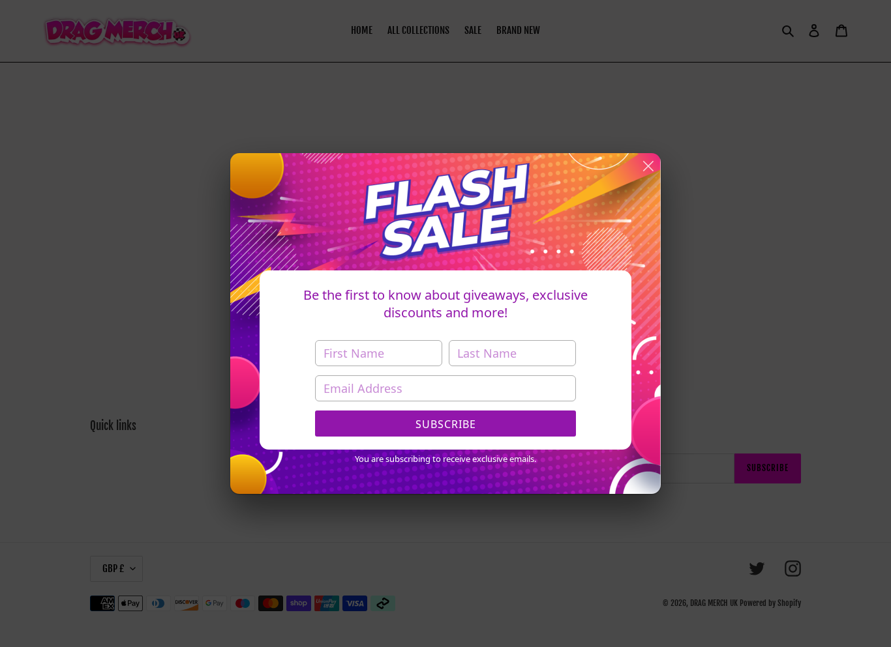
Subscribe (445, 424)
